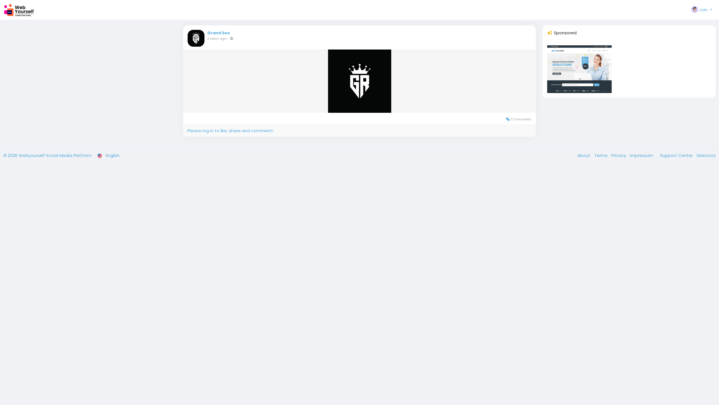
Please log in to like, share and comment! (230, 131)
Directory (706, 155)
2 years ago (216, 38)
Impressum (642, 155)
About (584, 155)
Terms (601, 155)
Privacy (619, 155)
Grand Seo (218, 33)
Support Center (677, 155)
